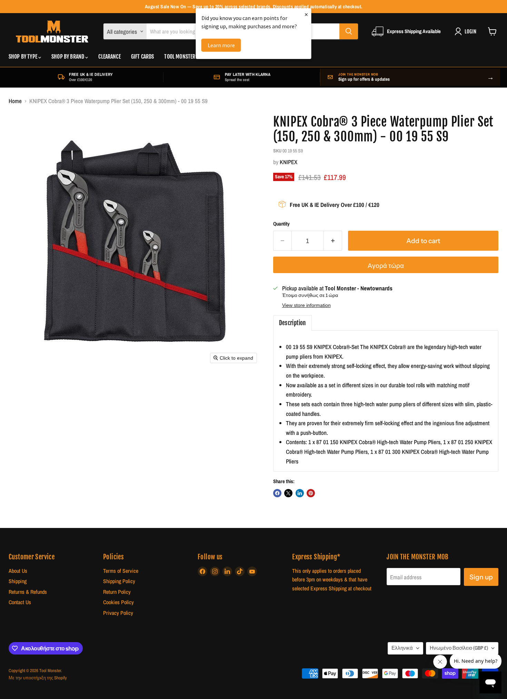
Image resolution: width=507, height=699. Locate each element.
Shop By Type (23, 56)
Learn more (221, 45)
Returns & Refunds (28, 592)
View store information (306, 305)
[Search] (348, 31)
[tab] (292, 323)
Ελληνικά (402, 648)
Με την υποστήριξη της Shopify (38, 678)
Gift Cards (142, 56)
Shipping (18, 581)
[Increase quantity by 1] (333, 241)
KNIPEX (288, 162)
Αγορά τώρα (386, 265)
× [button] (306, 14)
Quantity (281, 224)
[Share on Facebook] (277, 493)
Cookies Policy (118, 602)
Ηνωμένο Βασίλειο (459, 648)
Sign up (481, 577)
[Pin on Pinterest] (311, 493)
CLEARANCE (109, 56)
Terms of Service (120, 571)
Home (15, 101)
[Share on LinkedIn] (300, 493)
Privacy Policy (118, 613)
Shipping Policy (119, 581)
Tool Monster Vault (186, 56)
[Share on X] (288, 493)
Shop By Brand (68, 56)
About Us (18, 571)
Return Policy (117, 592)
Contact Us (20, 602)
